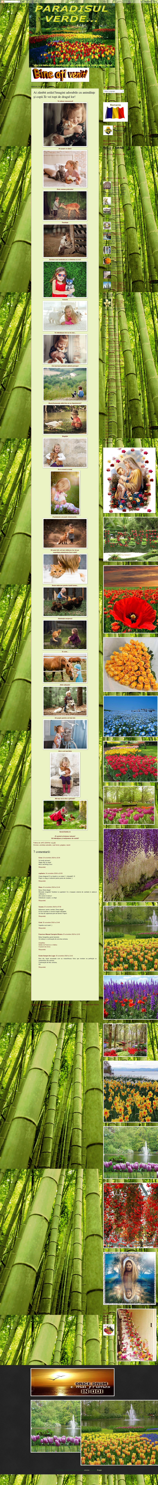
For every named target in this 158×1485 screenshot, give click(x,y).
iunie (108, 400)
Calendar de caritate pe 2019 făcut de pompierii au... (115, 368)
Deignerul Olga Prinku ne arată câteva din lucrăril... (116, 342)
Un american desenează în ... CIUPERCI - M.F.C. (118, 183)
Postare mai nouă (38, 1005)
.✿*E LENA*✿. (121, 126)
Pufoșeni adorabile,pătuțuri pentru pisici (115, 373)
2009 (107, 443)
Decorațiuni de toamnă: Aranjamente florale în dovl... (116, 356)
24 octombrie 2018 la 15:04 (51, 858)
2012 (107, 434)
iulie (108, 397)
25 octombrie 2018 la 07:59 (52, 907)
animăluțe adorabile (45, 845)
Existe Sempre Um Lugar (47, 956)
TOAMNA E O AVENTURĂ (115, 365)
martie (109, 409)
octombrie (110, 331)
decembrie (110, 325)
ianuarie (109, 415)
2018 (107, 323)
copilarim (42, 873)
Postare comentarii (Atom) (48, 1009)
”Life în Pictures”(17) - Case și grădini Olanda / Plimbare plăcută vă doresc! (119, 211)
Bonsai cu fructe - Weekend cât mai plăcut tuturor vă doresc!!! (117, 200)
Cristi (40, 922)
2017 (107, 419)
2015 (107, 425)
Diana (40, 887)
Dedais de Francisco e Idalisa (48, 945)
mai (108, 403)
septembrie (110, 392)
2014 (107, 428)
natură (68, 845)
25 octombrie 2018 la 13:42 (64, 956)
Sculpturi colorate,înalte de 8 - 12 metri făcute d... (116, 334)
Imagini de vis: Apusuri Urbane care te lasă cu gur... (116, 387)
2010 (107, 440)
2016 (107, 422)
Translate (118, 94)
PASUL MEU (111, 377)
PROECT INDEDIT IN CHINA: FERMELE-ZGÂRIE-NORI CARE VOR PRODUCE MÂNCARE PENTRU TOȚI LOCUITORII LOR (114, 287)
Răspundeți (42, 867)
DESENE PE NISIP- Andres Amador (118, 272)
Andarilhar (42, 943)
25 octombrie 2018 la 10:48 (51, 922)
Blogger (99, 1470)
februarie (110, 412)
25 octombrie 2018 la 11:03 (71, 934)
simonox (86, 1470)
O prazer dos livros (44, 947)
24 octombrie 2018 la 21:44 (51, 887)
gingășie (62, 845)
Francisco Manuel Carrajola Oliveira (50, 934)
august (109, 394)
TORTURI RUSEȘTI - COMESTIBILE (119, 233)
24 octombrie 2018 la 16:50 (54, 873)
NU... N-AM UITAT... (113, 338)
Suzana (41, 907)
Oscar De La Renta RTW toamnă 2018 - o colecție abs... (115, 381)
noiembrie (110, 328)
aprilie (109, 406)
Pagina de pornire (64, 1005)
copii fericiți (55, 845)
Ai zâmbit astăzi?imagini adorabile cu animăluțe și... (116, 347)
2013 (107, 431)
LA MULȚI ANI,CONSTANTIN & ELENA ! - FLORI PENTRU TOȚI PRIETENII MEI (118, 303)
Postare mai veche (91, 1005)
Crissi (40, 858)
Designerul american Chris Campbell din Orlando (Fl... (116, 361)
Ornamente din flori (118, 222)
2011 (107, 437)
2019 (107, 320)
